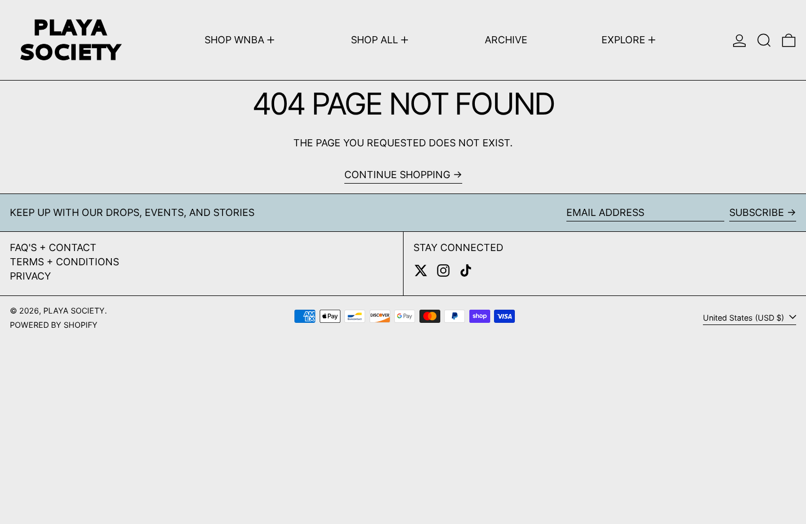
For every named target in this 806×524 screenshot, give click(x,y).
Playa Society (74, 310)
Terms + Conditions (64, 261)
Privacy (30, 276)
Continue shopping (397, 174)
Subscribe (756, 212)
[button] (764, 40)
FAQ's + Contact (53, 247)
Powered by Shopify (54, 324)
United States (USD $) (744, 317)
